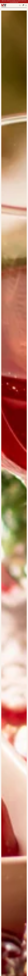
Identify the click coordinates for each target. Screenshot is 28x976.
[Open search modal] (19, 5)
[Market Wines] (3, 5)
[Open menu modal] (25, 5)
